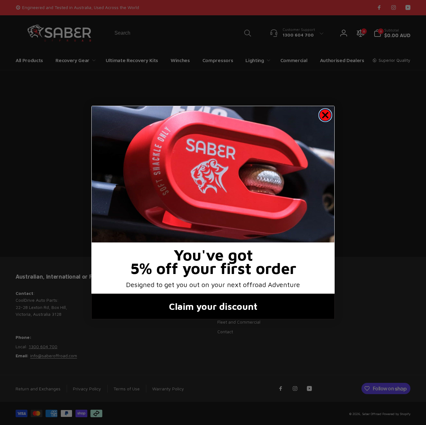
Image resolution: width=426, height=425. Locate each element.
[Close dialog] (325, 115)
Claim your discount (213, 306)
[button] (213, 174)
